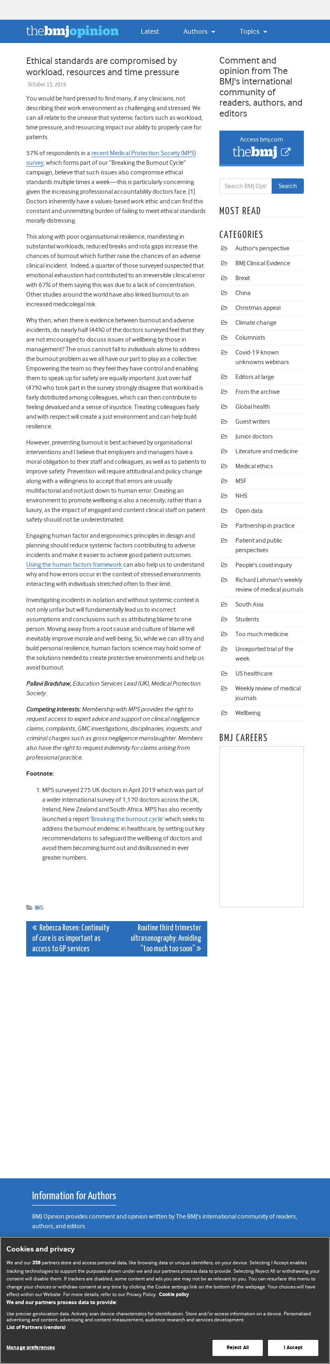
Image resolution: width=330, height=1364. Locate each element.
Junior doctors (254, 436)
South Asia (249, 604)
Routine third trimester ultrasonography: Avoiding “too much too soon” (166, 938)
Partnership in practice (265, 525)
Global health (252, 406)
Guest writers (252, 421)
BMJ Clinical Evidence (262, 263)
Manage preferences (30, 1348)
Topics (250, 31)
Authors (196, 31)
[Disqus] (116, 1063)
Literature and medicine (266, 451)
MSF (240, 481)
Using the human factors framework (74, 564)
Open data (249, 510)
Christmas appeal (257, 307)
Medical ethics (254, 466)
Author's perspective (262, 248)
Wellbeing (247, 713)
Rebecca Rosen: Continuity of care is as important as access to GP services (70, 938)
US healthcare (253, 673)
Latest (150, 31)
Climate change (255, 322)
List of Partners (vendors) (36, 1328)
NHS (39, 908)
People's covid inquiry (263, 565)
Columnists (250, 337)
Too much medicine (261, 634)
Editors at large (254, 377)
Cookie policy (174, 1295)
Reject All (238, 1348)
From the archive (257, 391)
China (243, 293)
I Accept (293, 1348)
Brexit (242, 278)
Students (247, 619)
